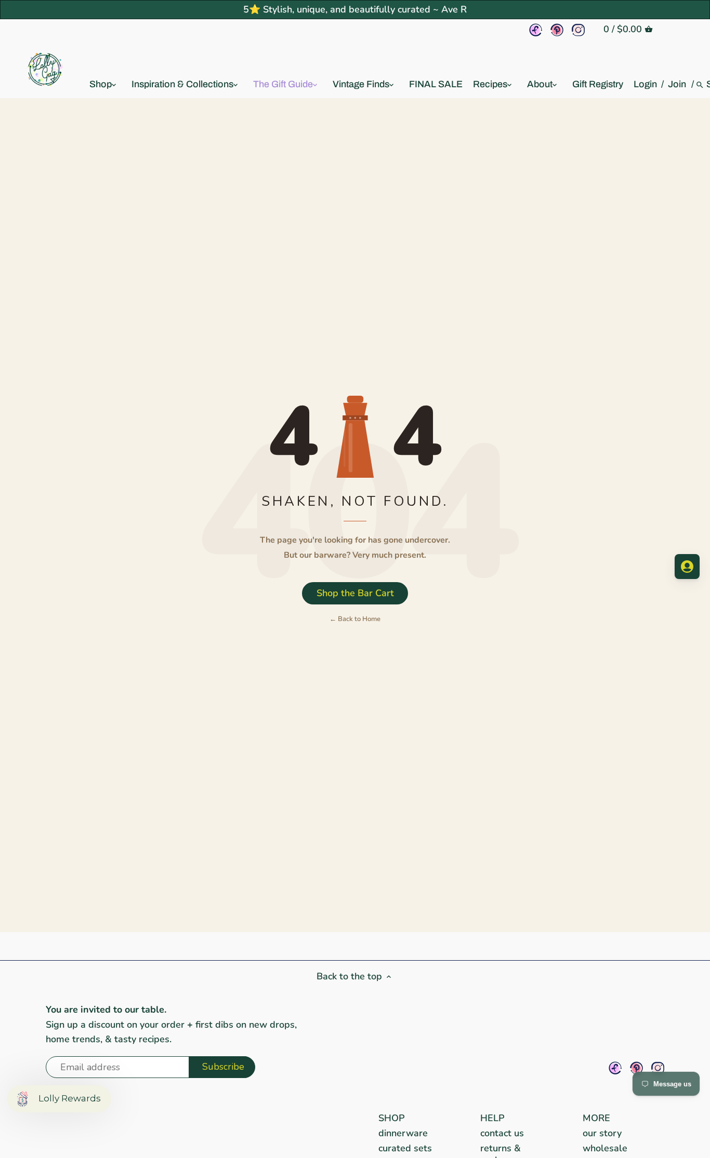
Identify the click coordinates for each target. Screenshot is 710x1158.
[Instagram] (578, 29)
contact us (502, 1133)
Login (645, 84)
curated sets (405, 1148)
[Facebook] (535, 29)
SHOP (391, 1118)
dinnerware (403, 1133)
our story (602, 1133)
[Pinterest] (556, 29)
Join (677, 84)
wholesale (605, 1148)
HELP (492, 1118)
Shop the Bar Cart (355, 593)
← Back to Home (355, 619)
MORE (596, 1118)
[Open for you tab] (687, 566)
